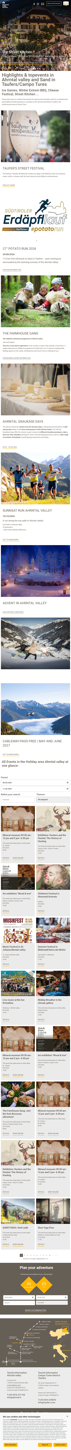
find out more (9, 185)
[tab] (31, 68)
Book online (18, 858)
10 (49, 1255)
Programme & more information (17, 358)
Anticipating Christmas (13, 612)
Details (6, 858)
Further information (12, 270)
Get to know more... (11, 540)
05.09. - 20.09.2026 (10, 447)
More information (10, 1444)
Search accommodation (35, 1310)
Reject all (45, 1444)
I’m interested (8, 63)
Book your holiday (54, 3)
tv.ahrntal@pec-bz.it (14, 1385)
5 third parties (13, 1419)
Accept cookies (60, 1444)
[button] (67, 1416)
